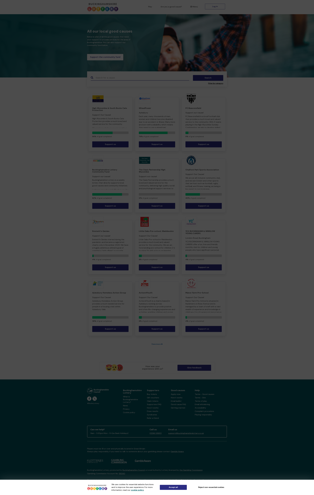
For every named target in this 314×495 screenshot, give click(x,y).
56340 (122, 473)
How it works (152, 408)
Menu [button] (195, 6)
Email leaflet (176, 401)
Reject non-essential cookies (211, 487)
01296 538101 (156, 433)
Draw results (152, 411)
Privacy (126, 409)
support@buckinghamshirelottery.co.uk (186, 433)
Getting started (178, 408)
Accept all (173, 487)
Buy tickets (152, 394)
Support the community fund (105, 57)
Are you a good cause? (171, 6)
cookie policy (137, 490)
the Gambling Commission (191, 470)
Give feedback (194, 367)
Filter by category (215, 83)
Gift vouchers (153, 397)
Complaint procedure (204, 411)
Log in (215, 6)
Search (208, 78)
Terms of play (201, 401)
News (125, 405)
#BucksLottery (93, 403)
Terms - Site (200, 397)
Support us (110, 144)
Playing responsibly (203, 414)
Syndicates (152, 414)
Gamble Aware (177, 451)
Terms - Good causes (204, 394)
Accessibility (200, 408)
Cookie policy (129, 412)
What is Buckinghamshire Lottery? (130, 399)
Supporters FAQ (154, 404)
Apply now (175, 394)
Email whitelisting (202, 404)
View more (156, 344)
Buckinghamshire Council (134, 470)
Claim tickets (152, 401)
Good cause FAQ (178, 404)
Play (150, 6)
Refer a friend (153, 418)
